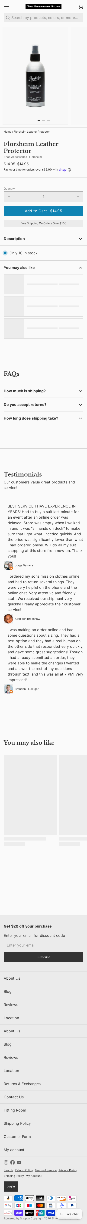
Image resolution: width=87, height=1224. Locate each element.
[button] (43, 211)
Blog (8, 991)
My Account (34, 1175)
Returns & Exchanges (22, 1083)
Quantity (9, 188)
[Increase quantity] (78, 197)
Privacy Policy (67, 1170)
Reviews (11, 1004)
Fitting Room (15, 1110)
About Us (12, 978)
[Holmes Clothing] (43, 6)
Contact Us (14, 1097)
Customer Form (17, 1136)
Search (8, 1170)
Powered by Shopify (17, 1218)
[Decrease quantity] (9, 197)
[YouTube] (19, 1162)
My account (14, 1149)
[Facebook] (12, 1162)
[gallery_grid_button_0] (39, 120)
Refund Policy (24, 1170)
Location (11, 1017)
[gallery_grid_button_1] (43, 120)
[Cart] (78, 6)
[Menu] (8, 6)
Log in (11, 1186)
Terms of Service (46, 1170)
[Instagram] (6, 1162)
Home (7, 131)
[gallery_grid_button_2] (48, 120)
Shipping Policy (17, 1123)
